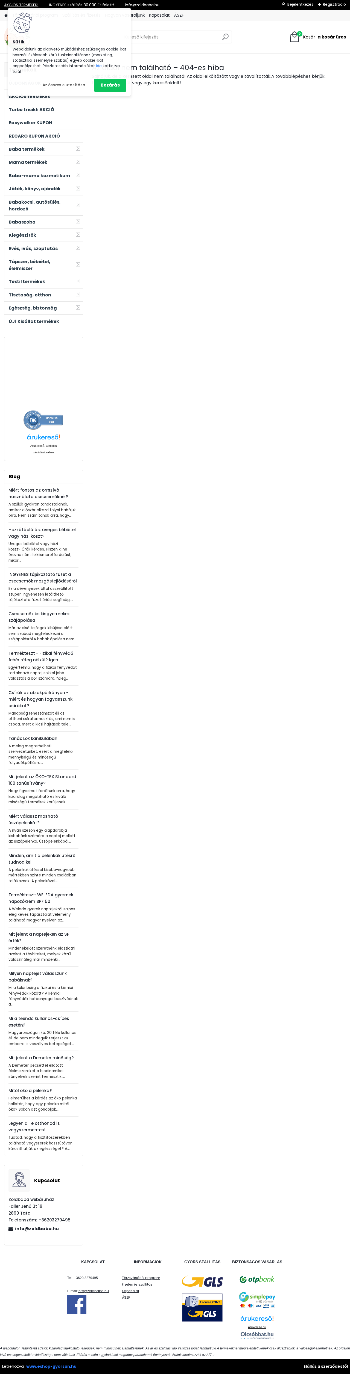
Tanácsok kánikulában (32, 738)
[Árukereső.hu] (43, 413)
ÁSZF (179, 15)
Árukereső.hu (257, 1327)
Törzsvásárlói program (141, 1277)
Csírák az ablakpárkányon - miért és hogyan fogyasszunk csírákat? (40, 699)
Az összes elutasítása (64, 85)
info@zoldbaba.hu (37, 1229)
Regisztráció (334, 4)
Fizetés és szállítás (137, 1284)
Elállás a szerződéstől (326, 1366)
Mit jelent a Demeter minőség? (41, 1058)
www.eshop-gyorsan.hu (51, 1366)
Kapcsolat (159, 15)
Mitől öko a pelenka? (30, 1090)
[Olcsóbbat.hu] (257, 1335)
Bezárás (110, 85)
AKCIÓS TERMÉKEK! (21, 5)
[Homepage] (6, 15)
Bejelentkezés (300, 4)
